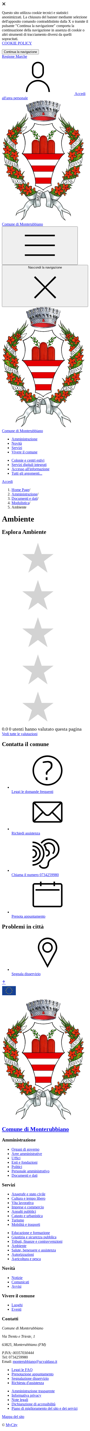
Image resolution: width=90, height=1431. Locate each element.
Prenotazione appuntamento (33, 1374)
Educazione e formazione (31, 1233)
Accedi (7, 481)
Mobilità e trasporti (26, 1224)
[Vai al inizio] (4, 983)
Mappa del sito (13, 1417)
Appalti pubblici (24, 1211)
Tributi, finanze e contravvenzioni (37, 1241)
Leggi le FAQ (22, 1370)
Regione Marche (14, 56)
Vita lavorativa (23, 1203)
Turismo (18, 1220)
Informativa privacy (26, 1395)
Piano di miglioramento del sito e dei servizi (45, 1408)
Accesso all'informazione (30, 469)
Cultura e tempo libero (28, 1198)
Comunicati (20, 1282)
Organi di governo (25, 1149)
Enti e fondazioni (24, 1162)
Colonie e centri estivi (28, 460)
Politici (17, 1167)
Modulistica (20, 503)
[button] (24, 439)
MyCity (12, 1425)
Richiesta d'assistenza (28, 1383)
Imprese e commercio (28, 1207)
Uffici (16, 1158)
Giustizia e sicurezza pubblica (34, 1237)
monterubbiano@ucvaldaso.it (35, 1361)
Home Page (20, 490)
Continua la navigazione (20, 52)
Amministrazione (24, 494)
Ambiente (19, 1246)
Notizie (17, 1278)
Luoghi (17, 1305)
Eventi (16, 1309)
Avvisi (16, 1286)
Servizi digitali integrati (29, 465)
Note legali (20, 1400)
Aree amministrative (27, 1154)
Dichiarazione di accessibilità (33, 1404)
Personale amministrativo (30, 1171)
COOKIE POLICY (17, 43)
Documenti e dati (24, 498)
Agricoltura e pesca (26, 1259)
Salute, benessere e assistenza (34, 1250)
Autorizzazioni (23, 1254)
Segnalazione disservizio (30, 1378)
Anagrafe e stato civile (28, 1194)
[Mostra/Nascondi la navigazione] (40, 245)
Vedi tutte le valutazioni (19, 734)
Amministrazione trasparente (33, 1391)
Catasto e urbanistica (27, 1216)
